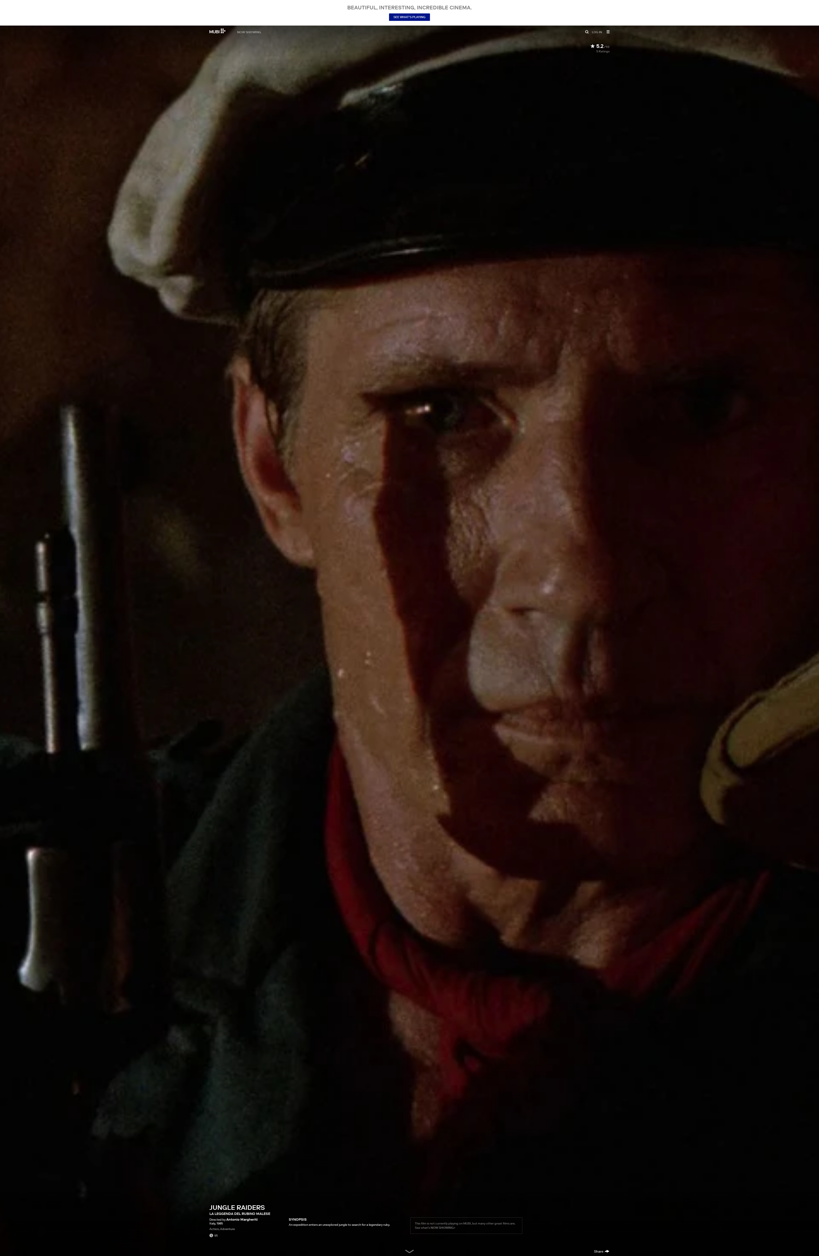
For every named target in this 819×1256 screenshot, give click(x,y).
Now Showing (249, 32)
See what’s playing (409, 17)
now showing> (443, 1228)
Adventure (227, 1229)
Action (214, 1229)
